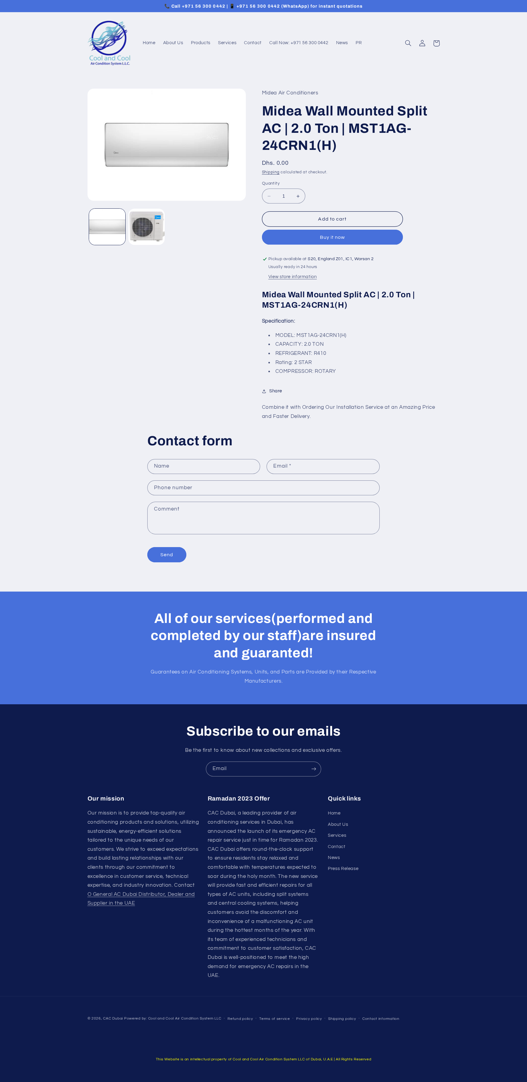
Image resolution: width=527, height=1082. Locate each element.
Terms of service (274, 1018)
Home (334, 813)
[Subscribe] (314, 769)
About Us (338, 824)
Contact (336, 846)
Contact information (381, 1018)
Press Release (343, 868)
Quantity (271, 184)
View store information (292, 277)
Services (337, 835)
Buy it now (332, 237)
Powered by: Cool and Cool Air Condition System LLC (172, 1018)
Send (166, 554)
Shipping (271, 172)
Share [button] (275, 391)
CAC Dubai (113, 1018)
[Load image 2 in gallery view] (146, 227)
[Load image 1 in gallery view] (107, 227)
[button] (408, 43)
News (334, 857)
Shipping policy (342, 1018)
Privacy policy (309, 1018)
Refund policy (240, 1018)
